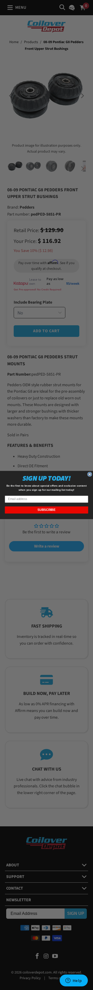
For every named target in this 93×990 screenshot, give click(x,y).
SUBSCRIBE (46, 509)
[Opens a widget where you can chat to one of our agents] (73, 981)
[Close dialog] (89, 474)
